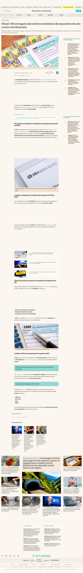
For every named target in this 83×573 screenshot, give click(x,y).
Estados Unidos (25, 417)
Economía (22, 7)
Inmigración (29, 7)
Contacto (12, 564)
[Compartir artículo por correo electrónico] (25, 75)
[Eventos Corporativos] (33, 560)
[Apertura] (26, 560)
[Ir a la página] (7, 10)
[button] (80, 485)
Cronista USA (4, 17)
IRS (19, 17)
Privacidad (51, 566)
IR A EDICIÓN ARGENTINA (68, 7)
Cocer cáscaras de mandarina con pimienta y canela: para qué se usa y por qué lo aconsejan (74, 82)
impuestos (18, 417)
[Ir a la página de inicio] (41, 556)
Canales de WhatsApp (23, 564)
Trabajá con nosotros (69, 564)
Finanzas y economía (13, 17)
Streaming (35, 7)
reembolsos (45, 81)
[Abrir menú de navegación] (2, 10)
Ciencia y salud (47, 7)
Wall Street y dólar (14, 7)
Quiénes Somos (43, 564)
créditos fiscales (46, 286)
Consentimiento (58, 566)
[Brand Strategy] (39, 560)
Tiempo (40, 7)
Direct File (23, 389)
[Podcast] (46, 560)
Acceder (78, 10)
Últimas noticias (5, 7)
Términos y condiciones (42, 566)
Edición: (78, 7)
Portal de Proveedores (55, 564)
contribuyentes (50, 225)
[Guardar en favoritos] (57, 73)
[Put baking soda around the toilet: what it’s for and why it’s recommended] (10, 501)
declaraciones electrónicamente (30, 107)
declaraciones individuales (30, 359)
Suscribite (34, 564)
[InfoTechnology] (55, 560)
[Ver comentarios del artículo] (28, 75)
